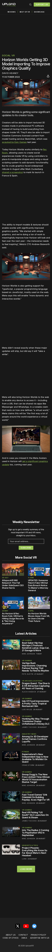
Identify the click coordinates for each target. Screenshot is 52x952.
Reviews (12, 12)
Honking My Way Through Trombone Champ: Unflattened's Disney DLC (35, 721)
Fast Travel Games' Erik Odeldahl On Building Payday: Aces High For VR (35, 797)
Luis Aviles (27, 709)
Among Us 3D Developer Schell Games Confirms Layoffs (35, 739)
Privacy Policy (38, 935)
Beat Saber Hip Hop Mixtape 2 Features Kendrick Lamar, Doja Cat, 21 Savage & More (35, 647)
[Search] (30, 4)
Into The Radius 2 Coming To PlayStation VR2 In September (35, 832)
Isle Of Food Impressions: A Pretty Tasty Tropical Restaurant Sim (35, 703)
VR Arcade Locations (32, 681)
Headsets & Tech (30, 845)
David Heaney (10, 73)
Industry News (29, 734)
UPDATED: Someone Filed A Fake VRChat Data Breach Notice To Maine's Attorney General (38, 585)
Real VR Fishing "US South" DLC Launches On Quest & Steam (35, 815)
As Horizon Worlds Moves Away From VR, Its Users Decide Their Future (39, 617)
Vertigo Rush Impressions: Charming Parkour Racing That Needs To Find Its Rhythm (35, 667)
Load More (26, 869)
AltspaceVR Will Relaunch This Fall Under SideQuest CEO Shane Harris (13, 584)
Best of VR (25, 12)
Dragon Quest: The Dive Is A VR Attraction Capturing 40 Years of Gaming (36, 686)
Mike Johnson (28, 654)
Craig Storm (28, 765)
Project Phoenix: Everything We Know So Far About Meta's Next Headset (34, 852)
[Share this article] (48, 76)
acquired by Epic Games (14, 142)
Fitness (25, 752)
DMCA (24, 938)
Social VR (8, 55)
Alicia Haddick (29, 692)
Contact (23, 935)
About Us (11, 935)
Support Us (42, 4)
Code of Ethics (11, 938)
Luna (24, 859)
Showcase (39, 12)
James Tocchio (29, 727)
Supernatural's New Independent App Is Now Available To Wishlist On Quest (35, 758)
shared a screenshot (12, 172)
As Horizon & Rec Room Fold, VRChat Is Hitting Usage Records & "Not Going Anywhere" (13, 618)
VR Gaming (27, 640)
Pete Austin (27, 674)
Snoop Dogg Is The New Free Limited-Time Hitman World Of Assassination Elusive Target (36, 778)
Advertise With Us (39, 938)
